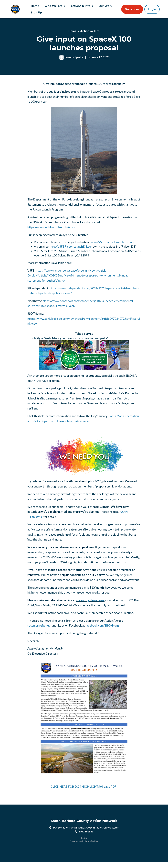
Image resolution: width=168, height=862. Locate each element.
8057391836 (86, 831)
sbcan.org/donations (90, 600)
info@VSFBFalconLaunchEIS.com (71, 246)
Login (152, 9)
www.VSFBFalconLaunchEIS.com (112, 242)
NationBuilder (91, 841)
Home (35, 6)
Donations (132, 9)
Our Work (106, 6)
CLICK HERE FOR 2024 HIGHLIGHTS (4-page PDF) (84, 786)
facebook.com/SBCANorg (102, 625)
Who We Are (53, 6)
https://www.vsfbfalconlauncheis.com (51, 227)
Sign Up (36, 12)
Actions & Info (81, 6)
